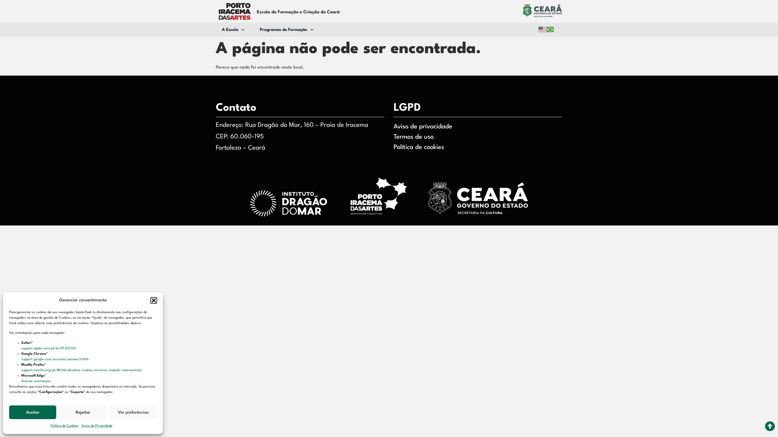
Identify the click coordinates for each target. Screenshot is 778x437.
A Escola (230, 30)
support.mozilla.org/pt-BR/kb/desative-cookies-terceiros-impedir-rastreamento (82, 370)
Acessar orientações (36, 381)
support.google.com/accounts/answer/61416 (55, 359)
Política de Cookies (64, 426)
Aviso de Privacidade (96, 426)
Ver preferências (133, 412)
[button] (154, 300)
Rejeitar (83, 412)
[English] (542, 29)
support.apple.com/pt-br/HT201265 (49, 348)
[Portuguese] (550, 29)
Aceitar (33, 412)
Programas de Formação (283, 30)
